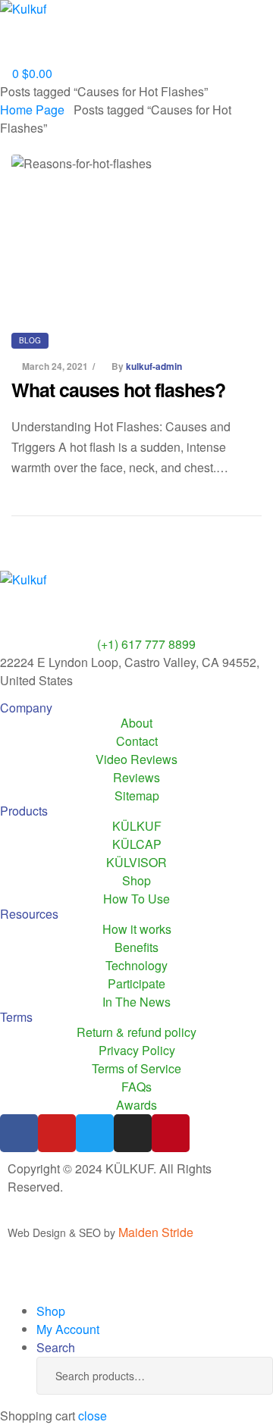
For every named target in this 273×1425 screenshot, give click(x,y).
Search (239, 1376)
